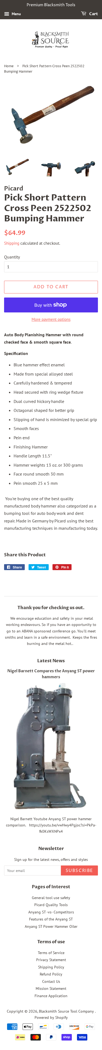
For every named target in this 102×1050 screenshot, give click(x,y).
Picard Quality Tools (51, 904)
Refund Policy (51, 974)
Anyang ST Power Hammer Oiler (51, 926)
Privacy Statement (51, 959)
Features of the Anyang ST (51, 919)
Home (9, 66)
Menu (16, 13)
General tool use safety (51, 897)
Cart (93, 14)
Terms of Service (51, 952)
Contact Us (51, 981)
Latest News (51, 661)
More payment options (51, 319)
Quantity (12, 257)
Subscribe (79, 871)
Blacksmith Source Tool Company (67, 1011)
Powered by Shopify (51, 1017)
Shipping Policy (51, 967)
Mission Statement (51, 988)
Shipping (11, 243)
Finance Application (51, 995)
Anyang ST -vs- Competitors (51, 912)
